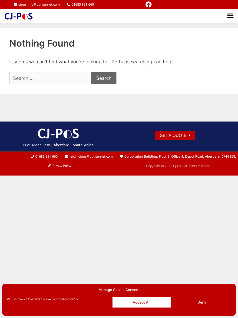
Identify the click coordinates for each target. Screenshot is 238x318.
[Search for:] (50, 78)
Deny (202, 302)
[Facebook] (148, 4)
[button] (230, 16)
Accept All (141, 302)
